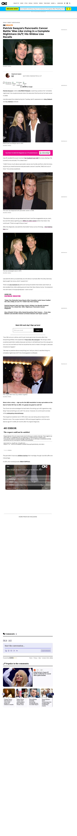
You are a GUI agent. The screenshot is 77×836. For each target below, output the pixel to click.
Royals (30, 3)
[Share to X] (14, 83)
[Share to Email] (24, 83)
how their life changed (32, 339)
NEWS (21, 3)
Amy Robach (48, 99)
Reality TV (16, 3)
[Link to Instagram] (67, 3)
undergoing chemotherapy (15, 413)
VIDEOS (41, 3)
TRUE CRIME (47, 3)
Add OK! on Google (27, 86)
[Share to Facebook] (9, 83)
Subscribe (60, 3)
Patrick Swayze (8, 91)
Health (9, 22)
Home (4, 22)
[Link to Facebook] (64, 3)
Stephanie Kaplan (16, 74)
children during (22, 455)
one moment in (14, 284)
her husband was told (31, 158)
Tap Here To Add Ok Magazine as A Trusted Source (21, 153)
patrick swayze (16, 22)
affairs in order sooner (30, 221)
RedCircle (10, 450)
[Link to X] (69, 3)
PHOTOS (36, 3)
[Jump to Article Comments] (4, 83)
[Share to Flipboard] (19, 83)
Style (26, 3)
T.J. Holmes (9, 101)
